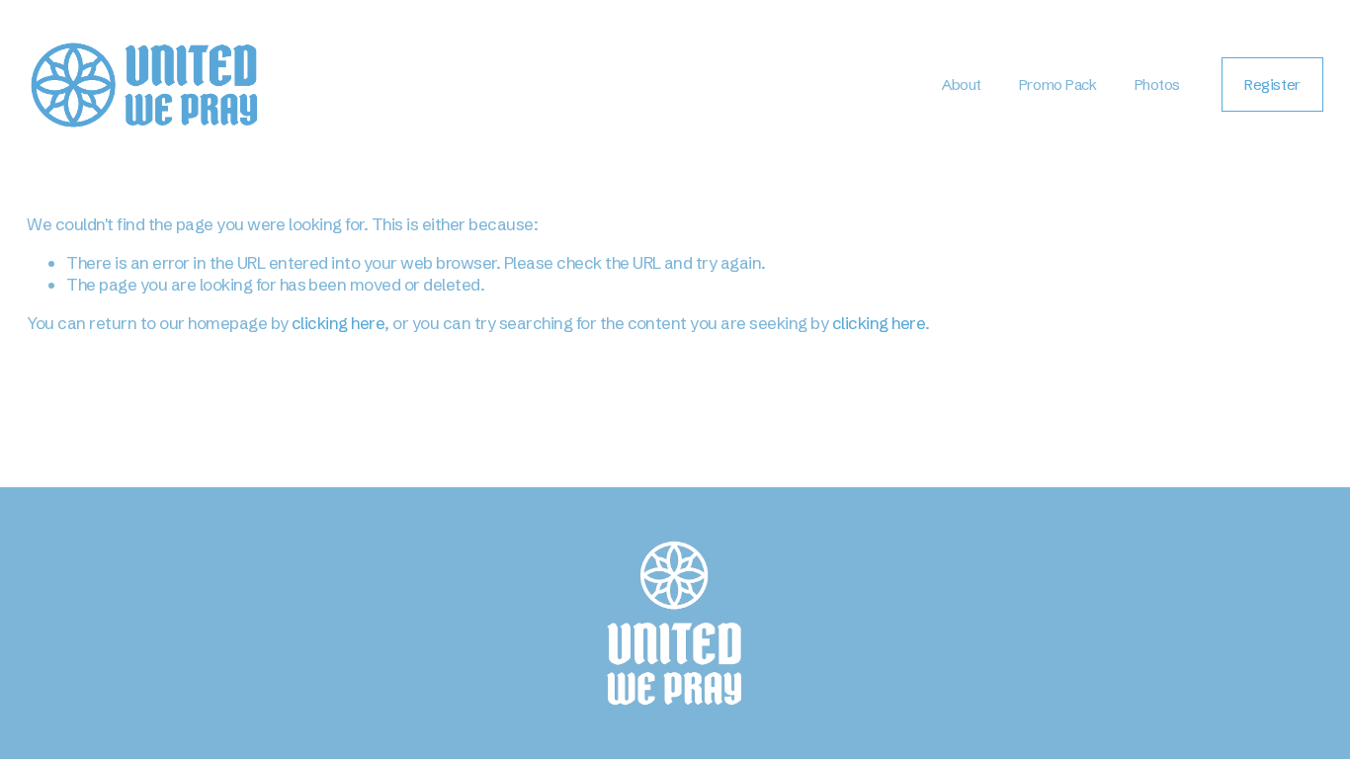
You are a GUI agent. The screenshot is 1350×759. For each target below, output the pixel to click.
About (961, 84)
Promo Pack (1057, 84)
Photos (1157, 84)
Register (1272, 84)
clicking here (338, 322)
